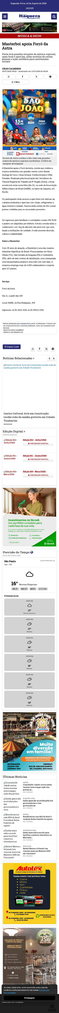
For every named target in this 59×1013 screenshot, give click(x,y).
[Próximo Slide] (54, 358)
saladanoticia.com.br (27, 323)
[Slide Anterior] (49, 358)
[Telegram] (50, 76)
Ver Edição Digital (39, 443)
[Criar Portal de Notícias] (52, 1008)
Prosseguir (29, 998)
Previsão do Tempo (16, 553)
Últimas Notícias (15, 777)
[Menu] (5, 16)
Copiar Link (12, 346)
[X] (36, 76)
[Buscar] (54, 16)
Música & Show (29, 36)
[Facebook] (22, 76)
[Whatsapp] (8, 76)
